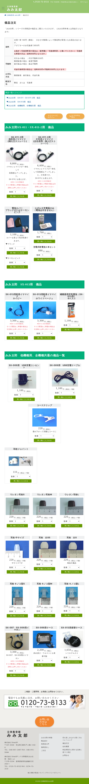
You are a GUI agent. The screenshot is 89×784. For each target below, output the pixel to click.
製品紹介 (44, 741)
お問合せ (66, 755)
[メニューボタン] (3, 8)
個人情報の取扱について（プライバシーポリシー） (44, 773)
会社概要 (66, 746)
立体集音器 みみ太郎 (47, 781)
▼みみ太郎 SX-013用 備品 (19, 102)
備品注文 (66, 743)
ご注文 (43, 750)
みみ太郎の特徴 (46, 737)
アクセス (85, 2)
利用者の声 (45, 744)
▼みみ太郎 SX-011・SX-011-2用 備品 (23, 98)
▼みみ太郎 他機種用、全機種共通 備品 (24, 106)
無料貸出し (45, 747)
